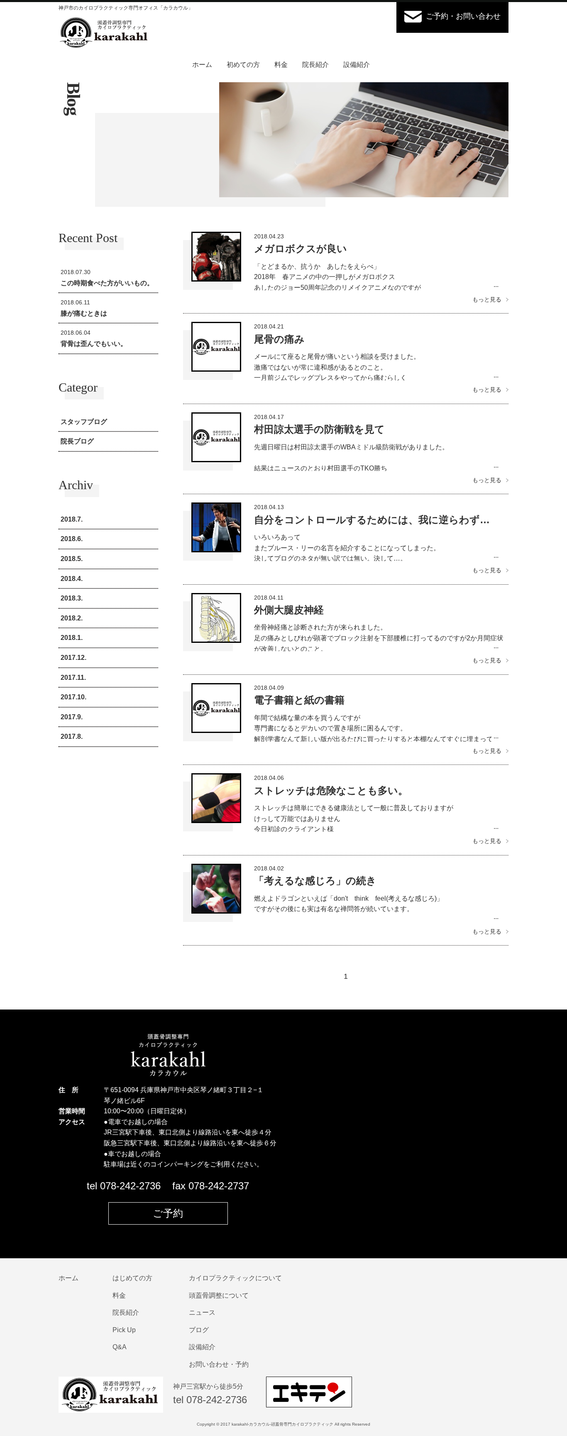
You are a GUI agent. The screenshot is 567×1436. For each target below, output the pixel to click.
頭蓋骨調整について (219, 1295)
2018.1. (72, 637)
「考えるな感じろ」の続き (315, 880)
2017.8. (72, 736)
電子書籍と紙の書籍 (299, 700)
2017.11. (73, 677)
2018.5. (72, 558)
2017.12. (73, 657)
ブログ (199, 1329)
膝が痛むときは (84, 308)
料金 (281, 64)
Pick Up (124, 1329)
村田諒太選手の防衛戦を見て (319, 429)
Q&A (119, 1346)
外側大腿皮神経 (289, 609)
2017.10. (73, 697)
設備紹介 (356, 64)
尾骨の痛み (279, 339)
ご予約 (168, 1213)
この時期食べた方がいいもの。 (107, 278)
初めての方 (243, 64)
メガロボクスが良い (300, 248)
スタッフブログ (84, 421)
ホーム (202, 64)
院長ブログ (77, 441)
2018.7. (72, 519)
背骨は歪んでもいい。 (94, 338)
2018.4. (72, 578)
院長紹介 (315, 64)
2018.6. (72, 538)
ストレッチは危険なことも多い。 (331, 790)
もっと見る (486, 299)
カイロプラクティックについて (235, 1278)
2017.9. (72, 716)
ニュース (202, 1312)
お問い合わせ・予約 (219, 1364)
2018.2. (72, 618)
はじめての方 (132, 1278)
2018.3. (72, 598)
